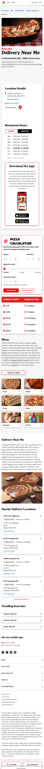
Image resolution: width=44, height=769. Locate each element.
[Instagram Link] (16, 652)
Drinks (28, 425)
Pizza (5, 391)
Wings (27, 391)
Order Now (27, 290)
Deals (9, 2)
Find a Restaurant (21, 599)
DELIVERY (11, 131)
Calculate (11, 290)
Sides (5, 408)
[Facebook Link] (4, 652)
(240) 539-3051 (8, 531)
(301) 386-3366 (8, 594)
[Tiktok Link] (12, 652)
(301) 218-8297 (12, 103)
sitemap (14, 365)
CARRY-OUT (25, 131)
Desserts (6, 425)
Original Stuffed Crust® (19, 360)
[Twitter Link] (8, 652)
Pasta (27, 408)
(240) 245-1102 (8, 574)
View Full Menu (13, 373)
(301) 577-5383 (8, 551)
